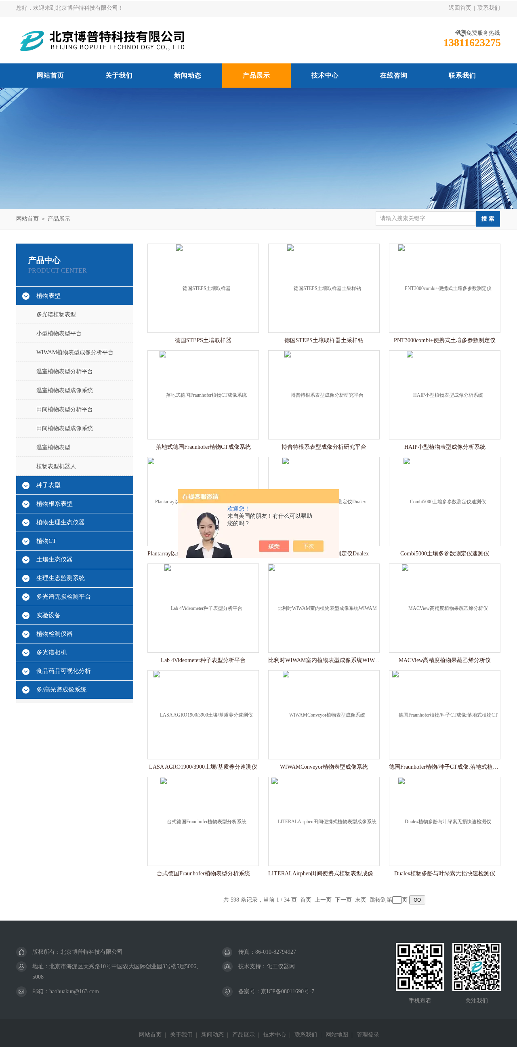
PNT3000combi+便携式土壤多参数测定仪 (445, 340)
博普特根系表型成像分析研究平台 (324, 447)
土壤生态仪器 (54, 559)
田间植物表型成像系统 (64, 428)
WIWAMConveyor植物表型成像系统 (324, 767)
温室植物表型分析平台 (64, 371)
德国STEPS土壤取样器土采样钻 (324, 340)
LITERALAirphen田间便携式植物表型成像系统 (324, 873)
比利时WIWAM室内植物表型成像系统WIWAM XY (324, 660)
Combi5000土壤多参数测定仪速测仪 (444, 554)
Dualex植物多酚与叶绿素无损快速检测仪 (444, 873)
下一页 (343, 900)
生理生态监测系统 (60, 578)
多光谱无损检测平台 (63, 596)
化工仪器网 (281, 966)
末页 (360, 900)
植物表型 (48, 295)
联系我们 (488, 8)
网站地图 (337, 1035)
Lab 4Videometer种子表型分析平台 (203, 660)
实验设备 (48, 615)
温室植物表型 (53, 447)
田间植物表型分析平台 (64, 409)
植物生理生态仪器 (60, 522)
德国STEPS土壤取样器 (203, 340)
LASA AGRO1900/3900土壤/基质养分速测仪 (203, 767)
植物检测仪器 (54, 634)
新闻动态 (188, 75)
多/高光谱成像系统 (61, 689)
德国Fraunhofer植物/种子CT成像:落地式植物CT (444, 767)
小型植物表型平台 (59, 333)
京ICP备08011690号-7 (287, 991)
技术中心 (325, 75)
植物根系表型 (54, 503)
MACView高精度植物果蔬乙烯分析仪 (445, 660)
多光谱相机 (51, 652)
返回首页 (460, 8)
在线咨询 (394, 75)
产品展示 (256, 75)
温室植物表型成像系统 (64, 390)
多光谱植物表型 (56, 314)
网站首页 (50, 75)
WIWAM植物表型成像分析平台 (74, 352)
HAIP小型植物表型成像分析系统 (444, 447)
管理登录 (368, 1035)
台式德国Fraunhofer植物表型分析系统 (203, 873)
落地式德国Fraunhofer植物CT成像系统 (203, 447)
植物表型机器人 (56, 466)
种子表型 (48, 485)
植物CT (46, 541)
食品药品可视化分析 (63, 671)
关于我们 (119, 75)
